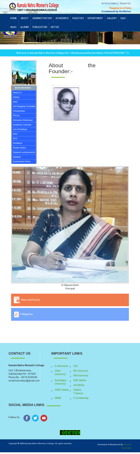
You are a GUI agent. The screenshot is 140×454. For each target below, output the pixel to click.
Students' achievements (24, 152)
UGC (75, 366)
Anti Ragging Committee (24, 106)
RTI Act (16, 115)
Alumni (24, 28)
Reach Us (125, 3)
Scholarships (19, 111)
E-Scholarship (81, 398)
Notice (55, 27)
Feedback (17, 143)
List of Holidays (20, 129)
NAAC (13, 27)
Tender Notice (19, 148)
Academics (62, 20)
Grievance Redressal (23, 120)
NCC (15, 138)
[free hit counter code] (70, 432)
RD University (80, 370)
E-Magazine (26, 314)
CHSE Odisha (62, 389)
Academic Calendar (22, 125)
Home (13, 18)
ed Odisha (78, 385)
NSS (15, 134)
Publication (39, 28)
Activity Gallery (110, 3)
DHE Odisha (79, 380)
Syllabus (17, 157)
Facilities (78, 20)
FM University (80, 375)
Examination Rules (22, 161)
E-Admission (61, 366)
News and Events (30, 299)
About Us (17, 92)
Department (95, 18)
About (25, 20)
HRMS (58, 398)
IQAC (123, 20)
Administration (42, 20)
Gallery (112, 18)
